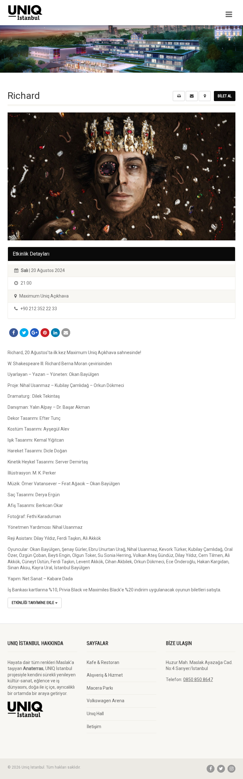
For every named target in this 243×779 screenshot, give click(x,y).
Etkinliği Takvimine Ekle (33, 603)
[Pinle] (44, 332)
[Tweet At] (24, 332)
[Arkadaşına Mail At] (65, 332)
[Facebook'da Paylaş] (13, 332)
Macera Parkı (100, 688)
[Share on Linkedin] (55, 332)
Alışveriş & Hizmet (105, 675)
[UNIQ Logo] (62, 12)
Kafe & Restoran (103, 662)
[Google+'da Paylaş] (34, 332)
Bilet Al (225, 96)
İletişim (94, 726)
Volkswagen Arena (105, 700)
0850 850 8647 (198, 679)
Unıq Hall (95, 713)
